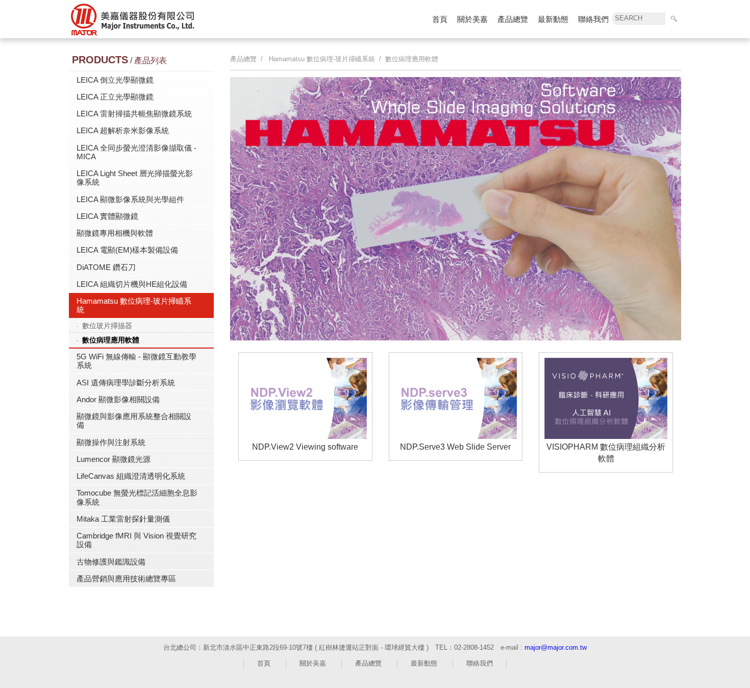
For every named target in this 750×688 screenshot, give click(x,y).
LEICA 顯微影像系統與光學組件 (130, 199)
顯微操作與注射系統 (111, 442)
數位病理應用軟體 (110, 340)
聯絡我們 (593, 19)
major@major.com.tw (555, 647)
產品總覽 (512, 19)
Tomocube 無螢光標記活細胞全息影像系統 (137, 497)
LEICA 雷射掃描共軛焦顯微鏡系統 (134, 113)
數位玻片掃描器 (107, 326)
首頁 (439, 19)
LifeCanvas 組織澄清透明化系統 (131, 476)
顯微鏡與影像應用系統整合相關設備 (134, 420)
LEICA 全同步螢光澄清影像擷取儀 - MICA (136, 152)
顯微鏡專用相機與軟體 (115, 233)
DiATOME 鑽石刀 (106, 267)
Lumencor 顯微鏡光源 (114, 459)
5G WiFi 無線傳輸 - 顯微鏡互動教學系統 (136, 361)
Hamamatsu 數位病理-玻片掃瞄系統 (134, 305)
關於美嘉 (472, 19)
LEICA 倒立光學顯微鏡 (115, 80)
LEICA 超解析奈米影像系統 (123, 130)
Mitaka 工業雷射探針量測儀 (123, 518)
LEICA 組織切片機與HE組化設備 (132, 284)
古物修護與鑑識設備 (111, 561)
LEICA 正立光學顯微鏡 (115, 96)
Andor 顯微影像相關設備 (118, 399)
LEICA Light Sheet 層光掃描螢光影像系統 (135, 177)
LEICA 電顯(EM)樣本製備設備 (127, 249)
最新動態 (553, 19)
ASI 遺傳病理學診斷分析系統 (126, 382)
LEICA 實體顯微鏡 (107, 216)
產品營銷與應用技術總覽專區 (126, 578)
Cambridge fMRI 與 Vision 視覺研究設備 (136, 540)
